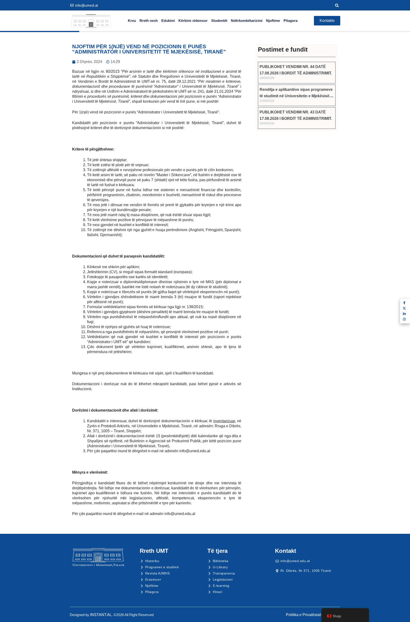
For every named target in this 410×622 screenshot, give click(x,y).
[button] (337, 5)
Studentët (219, 21)
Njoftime (273, 21)
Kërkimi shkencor (193, 21)
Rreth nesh (149, 21)
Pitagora (291, 21)
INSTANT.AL (101, 615)
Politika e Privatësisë (303, 615)
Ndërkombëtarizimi (246, 21)
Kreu (132, 21)
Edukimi (168, 21)
